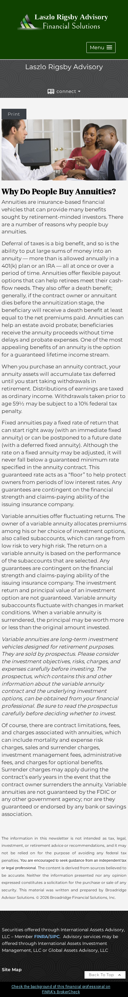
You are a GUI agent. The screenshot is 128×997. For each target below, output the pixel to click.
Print (14, 114)
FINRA (41, 936)
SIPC (54, 936)
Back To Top (102, 974)
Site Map (12, 969)
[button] (101, 47)
